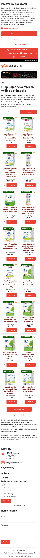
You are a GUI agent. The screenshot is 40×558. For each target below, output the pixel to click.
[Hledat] (25, 66)
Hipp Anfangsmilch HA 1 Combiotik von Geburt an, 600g (28, 136)
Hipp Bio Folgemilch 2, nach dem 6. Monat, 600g (28, 319)
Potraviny (7, 485)
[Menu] (35, 66)
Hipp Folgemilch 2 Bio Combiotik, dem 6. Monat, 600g (28, 389)
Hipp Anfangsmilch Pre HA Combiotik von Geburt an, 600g (10, 246)
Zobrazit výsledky (19, 505)
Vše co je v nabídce (10, 497)
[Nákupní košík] (30, 66)
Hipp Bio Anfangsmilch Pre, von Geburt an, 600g (10, 319)
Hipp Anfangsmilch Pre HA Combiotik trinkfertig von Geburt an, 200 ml (28, 210)
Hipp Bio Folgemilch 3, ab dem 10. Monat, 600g (10, 354)
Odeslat (5, 542)
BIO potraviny (8, 494)
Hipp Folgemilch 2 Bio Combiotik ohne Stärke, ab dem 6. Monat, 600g (10, 390)
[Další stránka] (23, 415)
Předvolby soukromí (10, 553)
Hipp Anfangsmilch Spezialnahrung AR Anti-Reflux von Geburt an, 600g (28, 247)
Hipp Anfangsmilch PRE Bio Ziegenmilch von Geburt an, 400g (10, 209)
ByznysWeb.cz (26, 556)
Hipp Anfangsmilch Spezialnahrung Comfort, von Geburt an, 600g (10, 284)
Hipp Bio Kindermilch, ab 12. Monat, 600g (28, 354)
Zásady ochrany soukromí (26, 553)
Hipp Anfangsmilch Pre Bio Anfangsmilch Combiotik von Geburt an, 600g (10, 172)
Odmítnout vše (19, 40)
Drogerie (7, 488)
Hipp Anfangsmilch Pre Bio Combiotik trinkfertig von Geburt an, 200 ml (28, 172)
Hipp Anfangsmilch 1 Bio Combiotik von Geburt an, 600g (10, 136)
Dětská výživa (8, 491)
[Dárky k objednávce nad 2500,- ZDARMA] (19, 75)
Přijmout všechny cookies (19, 34)
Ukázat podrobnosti (19, 45)
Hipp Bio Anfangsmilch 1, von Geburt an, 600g (28, 283)
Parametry (29, 112)
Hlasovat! (6, 501)
